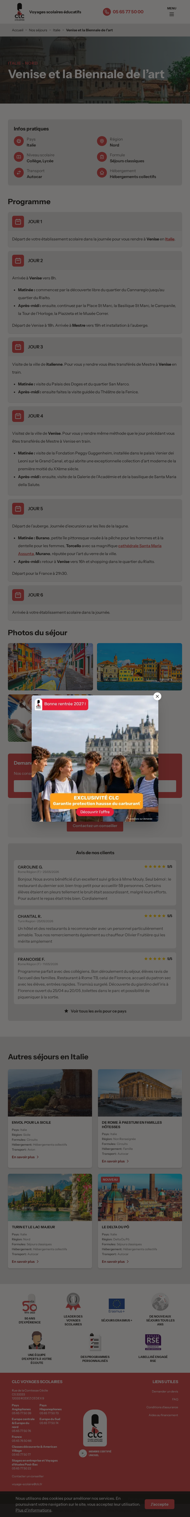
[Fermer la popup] (157, 696)
